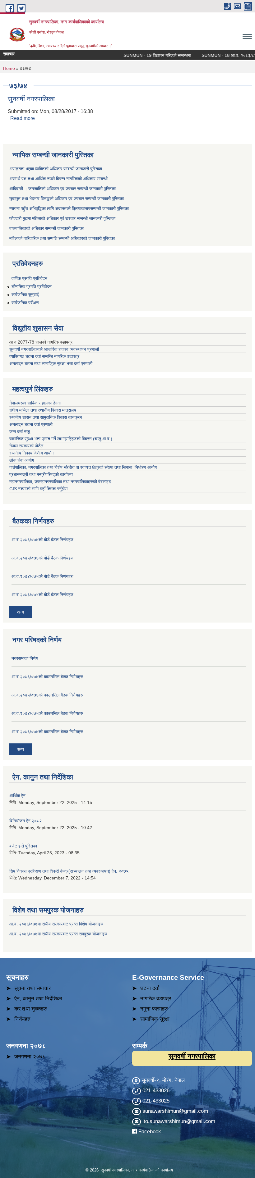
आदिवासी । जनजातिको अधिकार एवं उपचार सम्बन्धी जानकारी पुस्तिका (62, 188)
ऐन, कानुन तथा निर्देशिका (38, 999)
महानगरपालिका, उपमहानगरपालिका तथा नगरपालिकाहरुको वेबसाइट (60, 481)
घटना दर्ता (150, 988)
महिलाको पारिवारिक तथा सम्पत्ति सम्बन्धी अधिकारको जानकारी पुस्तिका (62, 238)
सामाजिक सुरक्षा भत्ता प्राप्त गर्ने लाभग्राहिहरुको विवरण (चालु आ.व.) (60, 438)
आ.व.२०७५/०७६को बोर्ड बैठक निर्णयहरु (42, 557)
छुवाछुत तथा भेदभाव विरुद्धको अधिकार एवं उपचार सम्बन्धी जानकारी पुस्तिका (66, 198)
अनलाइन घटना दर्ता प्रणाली (31, 424)
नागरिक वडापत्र (155, 999)
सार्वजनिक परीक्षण (25, 302)
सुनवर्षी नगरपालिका (31, 99)
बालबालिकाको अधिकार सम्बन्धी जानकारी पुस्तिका (46, 228)
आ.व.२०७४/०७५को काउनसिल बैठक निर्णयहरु (47, 713)
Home (9, 68)
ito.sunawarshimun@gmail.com (178, 1121)
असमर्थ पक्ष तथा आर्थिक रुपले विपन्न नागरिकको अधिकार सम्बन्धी (58, 178)
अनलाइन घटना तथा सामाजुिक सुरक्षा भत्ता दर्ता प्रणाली (51, 363)
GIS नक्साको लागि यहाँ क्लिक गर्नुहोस (38, 488)
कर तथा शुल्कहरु (30, 1009)
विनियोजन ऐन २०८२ (25, 820)
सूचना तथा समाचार (32, 988)
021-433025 (155, 1101)
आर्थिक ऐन (17, 795)
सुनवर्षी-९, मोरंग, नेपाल (162, 1080)
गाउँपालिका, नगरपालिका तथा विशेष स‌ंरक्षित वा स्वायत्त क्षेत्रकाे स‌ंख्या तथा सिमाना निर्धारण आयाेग (83, 467)
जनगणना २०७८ (29, 1057)
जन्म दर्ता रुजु (19, 431)
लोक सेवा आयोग (22, 460)
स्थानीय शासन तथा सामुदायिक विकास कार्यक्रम (45, 417)
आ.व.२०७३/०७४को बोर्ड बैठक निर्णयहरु (42, 594)
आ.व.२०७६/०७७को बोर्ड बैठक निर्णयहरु (42, 539)
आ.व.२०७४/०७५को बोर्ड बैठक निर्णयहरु (42, 576)
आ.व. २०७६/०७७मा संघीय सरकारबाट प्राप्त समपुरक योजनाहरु (58, 933)
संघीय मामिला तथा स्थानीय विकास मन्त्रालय (43, 410)
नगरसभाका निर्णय (25, 658)
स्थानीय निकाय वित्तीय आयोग (32, 452)
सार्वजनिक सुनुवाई (25, 294)
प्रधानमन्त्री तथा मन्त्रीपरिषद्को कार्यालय (41, 474)
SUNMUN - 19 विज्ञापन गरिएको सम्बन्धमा (146, 55)
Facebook (149, 1132)
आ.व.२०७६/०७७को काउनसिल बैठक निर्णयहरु (47, 676)
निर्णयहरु (22, 1019)
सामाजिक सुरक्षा (154, 1019)
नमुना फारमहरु (154, 1009)
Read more (22, 118)
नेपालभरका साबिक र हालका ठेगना (35, 402)
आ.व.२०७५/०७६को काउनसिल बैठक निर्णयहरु (47, 694)
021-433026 (155, 1091)
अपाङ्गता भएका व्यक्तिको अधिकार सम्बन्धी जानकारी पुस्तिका (55, 168)
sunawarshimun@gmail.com (175, 1111)
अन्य (20, 612)
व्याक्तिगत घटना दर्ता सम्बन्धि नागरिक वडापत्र (44, 356)
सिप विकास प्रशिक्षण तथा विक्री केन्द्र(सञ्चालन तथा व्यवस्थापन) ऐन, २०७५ (68, 871)
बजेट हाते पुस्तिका (23, 845)
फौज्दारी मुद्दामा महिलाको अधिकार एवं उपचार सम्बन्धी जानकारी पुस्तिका (62, 218)
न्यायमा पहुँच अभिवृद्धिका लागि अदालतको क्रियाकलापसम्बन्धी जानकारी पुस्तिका (69, 208)
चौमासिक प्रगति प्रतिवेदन (32, 286)
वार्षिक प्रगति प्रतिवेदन (29, 278)
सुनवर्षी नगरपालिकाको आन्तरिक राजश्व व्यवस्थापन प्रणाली (54, 349)
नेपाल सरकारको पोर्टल (26, 445)
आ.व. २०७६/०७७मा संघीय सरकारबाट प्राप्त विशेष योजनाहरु (56, 923)
